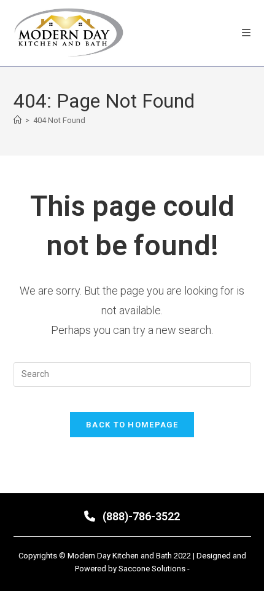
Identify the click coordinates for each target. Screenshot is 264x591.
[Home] (17, 120)
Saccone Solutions (152, 568)
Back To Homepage (132, 424)
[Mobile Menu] (246, 33)
